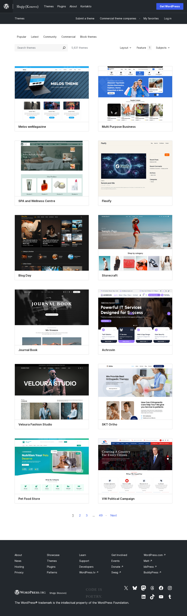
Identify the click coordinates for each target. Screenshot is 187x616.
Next (113, 515)
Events (115, 560)
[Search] (64, 47)
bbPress (150, 566)
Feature (143, 47)
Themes (19, 18)
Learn (82, 555)
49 (101, 515)
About (18, 555)
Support (84, 560)
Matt (148, 560)
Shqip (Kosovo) (57, 592)
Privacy (19, 572)
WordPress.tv (89, 572)
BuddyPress (152, 572)
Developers (86, 566)
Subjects (161, 47)
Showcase (53, 555)
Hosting (19, 566)
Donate (117, 566)
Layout (124, 47)
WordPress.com (155, 555)
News (18, 560)
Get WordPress (170, 6)
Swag (116, 572)
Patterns (52, 572)
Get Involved (119, 555)
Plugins (51, 566)
